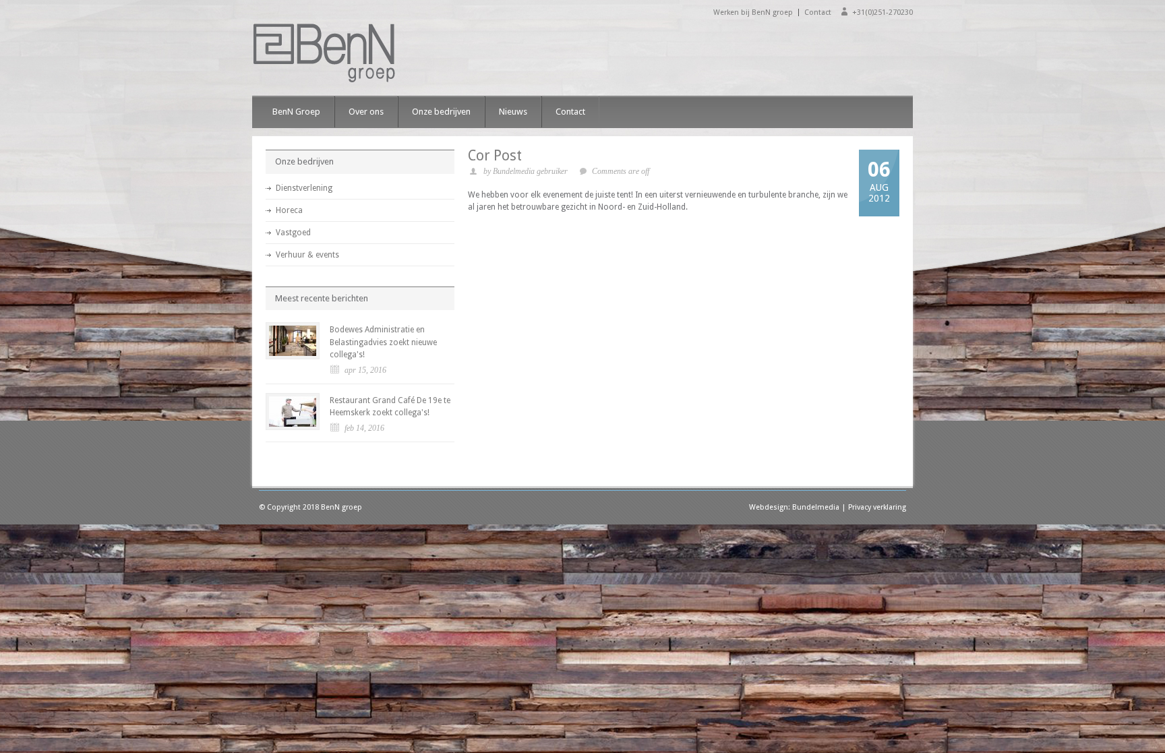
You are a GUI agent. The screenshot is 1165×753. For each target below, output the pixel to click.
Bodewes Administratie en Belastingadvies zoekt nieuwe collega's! (383, 342)
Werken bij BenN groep (753, 12)
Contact (817, 12)
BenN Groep (296, 112)
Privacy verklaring (877, 507)
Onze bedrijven (441, 112)
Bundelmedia (815, 507)
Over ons (366, 112)
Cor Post (495, 155)
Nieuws (513, 112)
